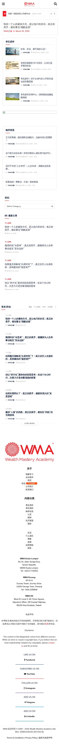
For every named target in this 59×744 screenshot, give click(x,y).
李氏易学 (29, 505)
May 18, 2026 (11, 233)
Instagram (30, 688)
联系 (47, 624)
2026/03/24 (21, 381)
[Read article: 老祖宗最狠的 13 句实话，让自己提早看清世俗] (12, 65)
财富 (29, 548)
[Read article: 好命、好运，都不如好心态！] (12, 51)
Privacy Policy (31, 738)
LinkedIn (30, 716)
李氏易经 (29, 508)
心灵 (29, 514)
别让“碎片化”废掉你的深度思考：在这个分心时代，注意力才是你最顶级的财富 (28, 376)
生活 (29, 533)
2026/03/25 (21, 344)
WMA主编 (8, 31)
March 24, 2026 (12, 289)
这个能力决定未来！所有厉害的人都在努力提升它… (28, 153)
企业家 (50, 307)
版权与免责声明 (45, 738)
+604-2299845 (31, 590)
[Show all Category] (56, 306)
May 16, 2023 (37, 85)
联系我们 (29, 489)
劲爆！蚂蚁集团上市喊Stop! (19, 14)
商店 (29, 480)
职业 (29, 483)
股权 (29, 524)
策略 (29, 539)
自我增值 (29, 545)
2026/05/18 (21, 325)
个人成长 (8, 223)
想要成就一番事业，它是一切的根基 (22, 182)
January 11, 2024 (24, 185)
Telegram (30, 702)
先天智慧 (29, 520)
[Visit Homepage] (29, 4)
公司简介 (29, 486)
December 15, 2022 (25, 172)
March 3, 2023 (38, 101)
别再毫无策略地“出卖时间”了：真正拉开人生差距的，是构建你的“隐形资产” (29, 357)
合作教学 (29, 477)
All (30, 307)
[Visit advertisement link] (29, 116)
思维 (29, 542)
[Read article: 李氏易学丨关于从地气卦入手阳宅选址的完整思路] (12, 80)
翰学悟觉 (29, 511)
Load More (29, 423)
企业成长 (8, 390)
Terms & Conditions (15, 738)
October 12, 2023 (39, 69)
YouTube (31, 674)
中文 (44, 307)
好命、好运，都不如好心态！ (34, 49)
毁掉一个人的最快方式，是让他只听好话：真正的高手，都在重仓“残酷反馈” (29, 320)
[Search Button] (55, 4)
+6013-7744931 (31, 571)
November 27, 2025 (25, 144)
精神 (29, 517)
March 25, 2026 (12, 252)
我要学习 (29, 474)
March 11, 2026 (38, 52)
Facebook (30, 660)
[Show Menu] (3, 4)
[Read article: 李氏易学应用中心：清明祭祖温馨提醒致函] (12, 96)
